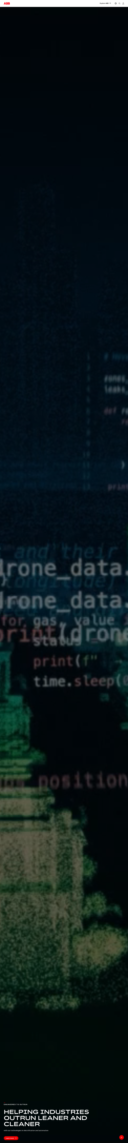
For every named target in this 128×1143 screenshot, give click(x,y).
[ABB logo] (7, 3)
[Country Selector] (116, 3)
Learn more (10, 1138)
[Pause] (121, 1137)
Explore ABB (104, 3)
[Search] (119, 3)
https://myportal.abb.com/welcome (123, 3)
